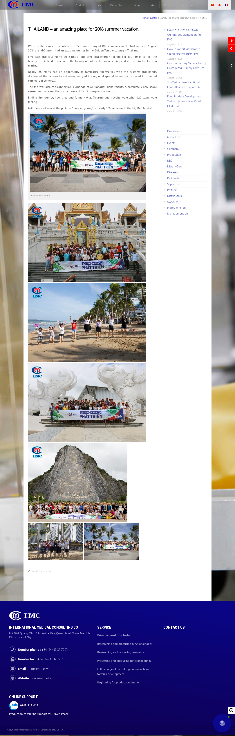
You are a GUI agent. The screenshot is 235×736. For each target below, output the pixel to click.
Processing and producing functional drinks (124, 660)
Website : (35, 678)
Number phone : (43, 649)
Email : (33, 669)
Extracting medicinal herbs (113, 635)
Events (153, 18)
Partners (172, 190)
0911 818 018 (29, 705)
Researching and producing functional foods (124, 644)
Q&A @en (173, 201)
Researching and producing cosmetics (120, 652)
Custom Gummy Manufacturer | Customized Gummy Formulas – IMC (187, 68)
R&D (170, 160)
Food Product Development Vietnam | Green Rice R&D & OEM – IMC (184, 101)
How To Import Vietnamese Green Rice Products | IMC (183, 52)
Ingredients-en (176, 207)
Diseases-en (174, 131)
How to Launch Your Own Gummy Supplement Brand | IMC (184, 34)
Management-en (177, 213)
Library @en (174, 166)
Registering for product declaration (118, 682)
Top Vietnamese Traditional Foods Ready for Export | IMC (184, 85)
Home (145, 18)
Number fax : (41, 659)
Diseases (172, 172)
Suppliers (173, 184)
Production (46, 571)
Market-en (173, 137)
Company (173, 149)
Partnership (174, 178)
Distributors (174, 196)
